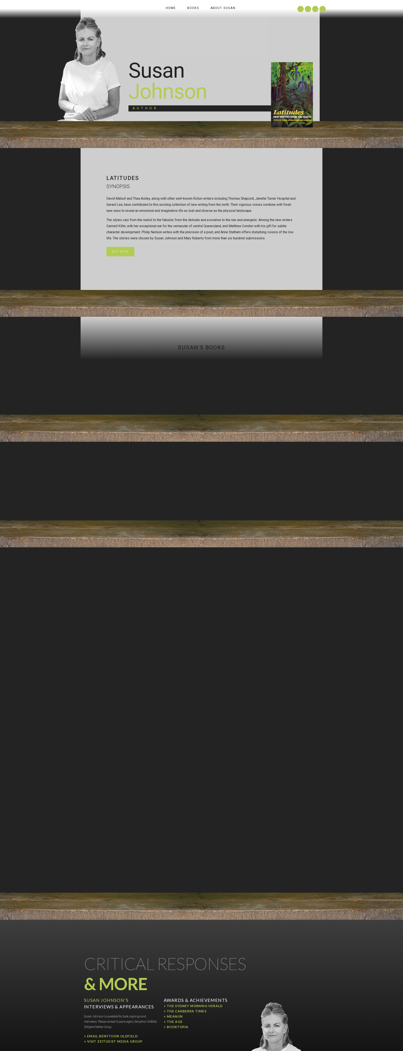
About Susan (223, 8)
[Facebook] (322, 9)
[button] (120, 251)
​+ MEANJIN (173, 1016)
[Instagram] (300, 9)
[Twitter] (308, 9)
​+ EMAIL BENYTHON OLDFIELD (111, 1036)
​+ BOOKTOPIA (176, 1027)
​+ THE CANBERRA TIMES (185, 1011)
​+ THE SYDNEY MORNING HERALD (193, 1006)
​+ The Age (173, 1021)
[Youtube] (315, 9)
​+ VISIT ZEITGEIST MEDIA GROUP (113, 1041)
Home (171, 8)
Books (193, 8)
